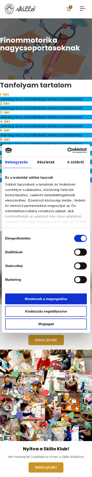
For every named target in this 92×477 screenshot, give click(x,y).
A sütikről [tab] (75, 162)
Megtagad (46, 324)
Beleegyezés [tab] (16, 162)
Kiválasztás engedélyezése (46, 311)
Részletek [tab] (46, 162)
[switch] (80, 252)
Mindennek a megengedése (46, 299)
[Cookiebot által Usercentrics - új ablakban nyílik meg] (67, 150)
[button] (82, 9)
